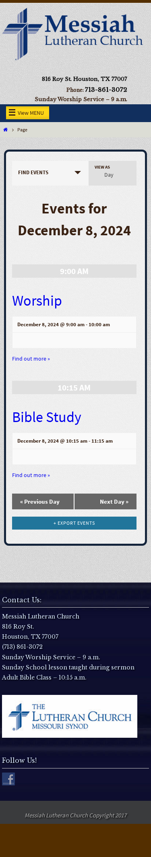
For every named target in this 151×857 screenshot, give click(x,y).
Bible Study (46, 417)
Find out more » (31, 358)
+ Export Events (74, 523)
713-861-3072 (106, 89)
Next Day (114, 501)
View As (102, 167)
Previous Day (40, 501)
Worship (37, 300)
